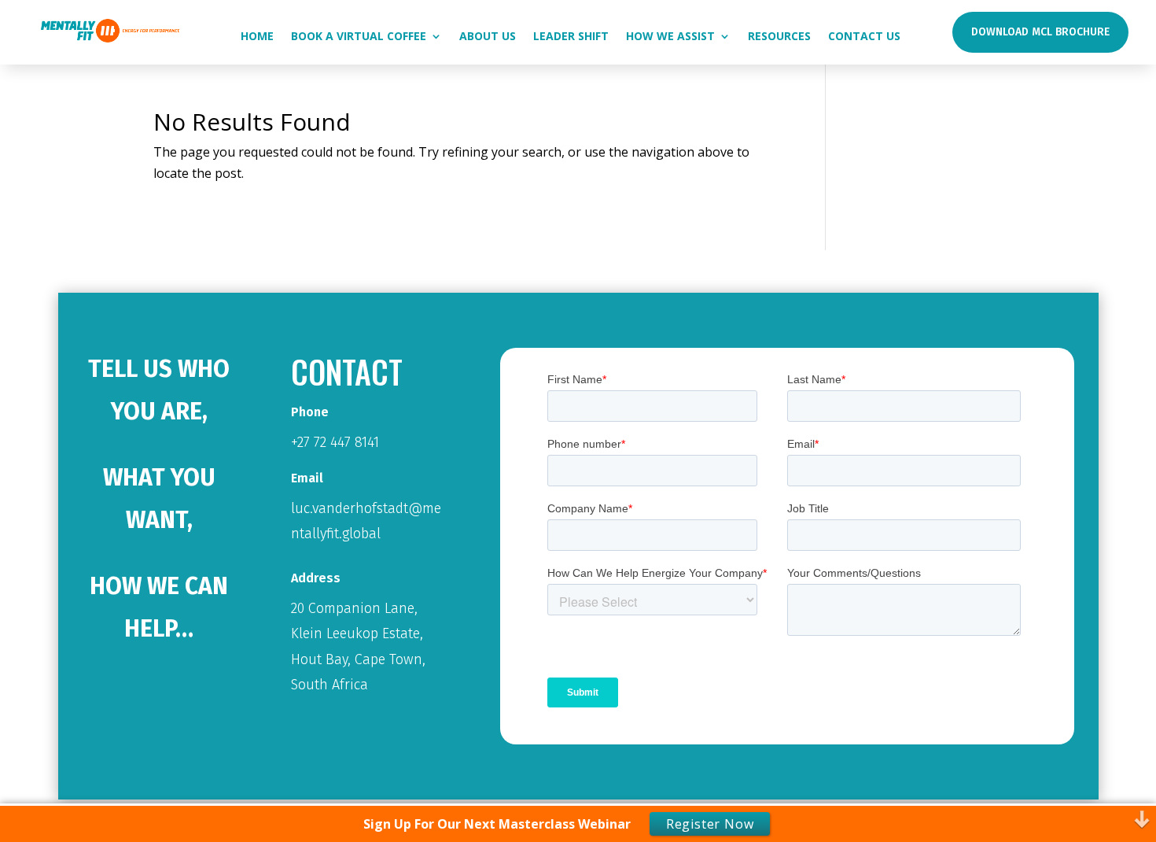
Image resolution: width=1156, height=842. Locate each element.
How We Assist (670, 37)
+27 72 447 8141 (335, 442)
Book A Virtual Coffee (358, 37)
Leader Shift (571, 37)
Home (257, 37)
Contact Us (864, 37)
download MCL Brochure (1040, 32)
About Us (487, 37)
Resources (779, 37)
